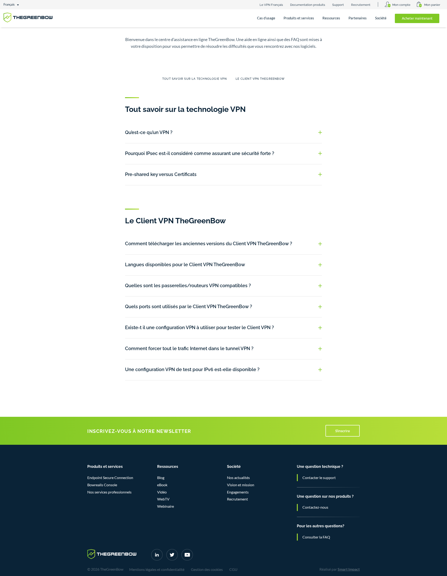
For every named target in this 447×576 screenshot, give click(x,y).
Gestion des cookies (207, 569)
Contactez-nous (315, 507)
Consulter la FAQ (316, 537)
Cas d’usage (266, 18)
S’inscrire (342, 430)
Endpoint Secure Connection (110, 478)
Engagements (238, 492)
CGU (233, 569)
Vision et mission (240, 485)
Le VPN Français (271, 4)
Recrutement (360, 4)
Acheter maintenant (417, 18)
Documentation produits (307, 4)
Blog (160, 478)
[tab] (223, 132)
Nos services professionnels (109, 492)
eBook (162, 485)
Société (380, 18)
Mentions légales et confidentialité (156, 569)
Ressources (331, 18)
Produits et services (299, 18)
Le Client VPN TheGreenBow (260, 78)
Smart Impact (349, 569)
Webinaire (165, 506)
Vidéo (162, 492)
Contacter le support (319, 478)
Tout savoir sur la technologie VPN (194, 78)
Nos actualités (238, 478)
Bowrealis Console (102, 485)
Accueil (13, 35)
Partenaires (358, 18)
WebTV (163, 499)
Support (338, 4)
